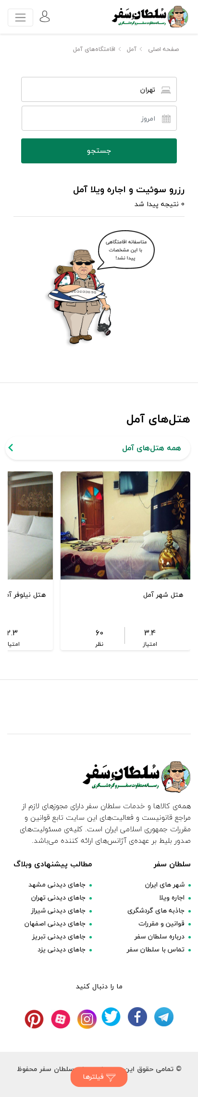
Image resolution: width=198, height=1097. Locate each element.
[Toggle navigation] (20, 17)
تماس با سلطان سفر (156, 949)
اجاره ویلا (172, 897)
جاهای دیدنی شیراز (58, 910)
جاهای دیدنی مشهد (57, 884)
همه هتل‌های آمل (151, 448)
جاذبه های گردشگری (156, 910)
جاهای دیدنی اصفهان (55, 923)
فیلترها (94, 1077)
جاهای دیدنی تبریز (59, 936)
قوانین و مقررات (161, 923)
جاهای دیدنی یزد (61, 949)
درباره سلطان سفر (160, 936)
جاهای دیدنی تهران (58, 897)
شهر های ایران (165, 884)
